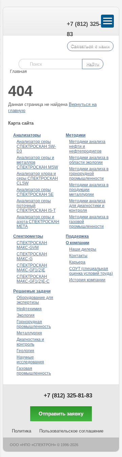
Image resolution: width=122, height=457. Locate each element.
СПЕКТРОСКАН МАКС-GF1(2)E (32, 267)
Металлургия (29, 333)
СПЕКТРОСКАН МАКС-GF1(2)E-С (33, 279)
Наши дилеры (82, 249)
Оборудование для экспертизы (35, 300)
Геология (25, 350)
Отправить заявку (61, 413)
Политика (21, 431)
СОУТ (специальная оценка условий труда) (91, 271)
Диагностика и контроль (30, 342)
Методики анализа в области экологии (88, 160)
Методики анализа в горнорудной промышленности (88, 174)
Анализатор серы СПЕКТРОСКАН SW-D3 (36, 146)
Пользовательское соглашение (71, 431)
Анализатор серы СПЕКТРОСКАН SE (35, 192)
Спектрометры (28, 236)
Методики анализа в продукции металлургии (88, 190)
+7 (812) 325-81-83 (68, 395)
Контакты (78, 255)
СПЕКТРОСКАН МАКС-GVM (32, 245)
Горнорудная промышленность (34, 324)
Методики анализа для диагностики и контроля (87, 206)
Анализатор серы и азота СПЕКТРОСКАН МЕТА (38, 222)
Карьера (77, 262)
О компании (77, 242)
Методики (75, 135)
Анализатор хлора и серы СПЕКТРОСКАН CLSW (37, 178)
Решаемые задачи (31, 291)
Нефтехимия (29, 308)
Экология (26, 315)
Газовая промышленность (34, 371)
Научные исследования (30, 359)
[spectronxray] (18, 21)
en (47, 22)
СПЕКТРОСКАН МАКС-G (32, 256)
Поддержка (77, 236)
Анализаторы (27, 135)
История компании (87, 280)
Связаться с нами (90, 46)
